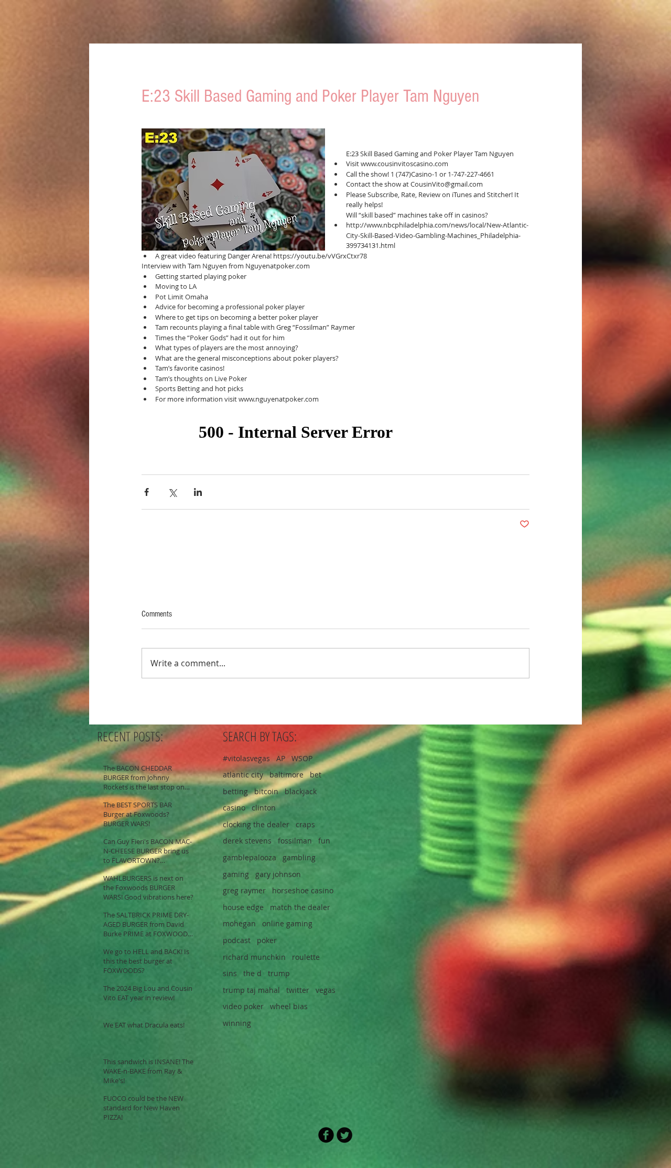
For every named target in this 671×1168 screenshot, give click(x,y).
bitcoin (266, 791)
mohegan (239, 923)
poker (267, 940)
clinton (264, 808)
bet (315, 775)
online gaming (287, 923)
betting (235, 791)
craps (305, 824)
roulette (306, 957)
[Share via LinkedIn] (198, 492)
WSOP (301, 758)
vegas (326, 990)
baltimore (286, 775)
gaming (236, 874)
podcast (237, 940)
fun (324, 841)
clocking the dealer (256, 824)
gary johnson (278, 874)
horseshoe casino (302, 890)
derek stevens (247, 841)
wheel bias (289, 1006)
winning (237, 1023)
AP (280, 758)
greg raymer (244, 890)
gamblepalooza (249, 857)
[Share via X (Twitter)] (172, 492)
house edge (243, 907)
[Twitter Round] (344, 1135)
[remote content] (335, 432)
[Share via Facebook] (146, 492)
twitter (297, 990)
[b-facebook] (326, 1135)
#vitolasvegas (246, 758)
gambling (299, 857)
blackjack (301, 791)
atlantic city (243, 775)
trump (279, 973)
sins (230, 973)
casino (234, 808)
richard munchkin (254, 957)
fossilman (295, 841)
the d (252, 973)
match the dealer (300, 907)
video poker (243, 1006)
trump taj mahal (251, 990)
